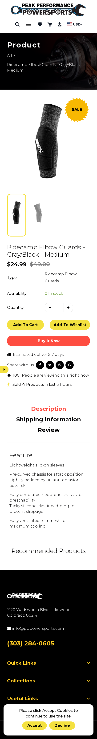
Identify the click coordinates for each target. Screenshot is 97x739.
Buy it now (49, 341)
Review (49, 429)
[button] (14, 214)
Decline (62, 725)
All (9, 55)
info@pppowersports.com (37, 628)
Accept (34, 725)
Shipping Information (48, 419)
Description (48, 408)
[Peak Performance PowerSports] (48, 10)
